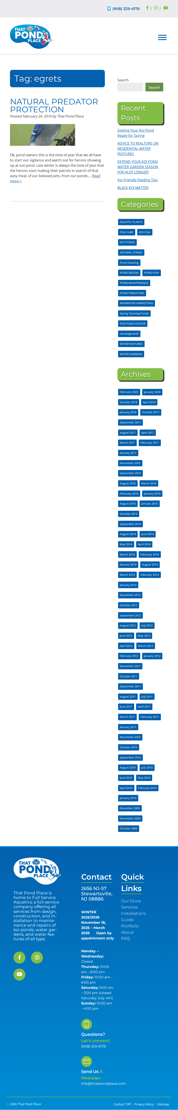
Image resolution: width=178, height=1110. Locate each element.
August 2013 (150, 564)
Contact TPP (122, 1104)
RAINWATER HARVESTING (136, 303)
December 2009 (130, 808)
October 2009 (128, 828)
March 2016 (148, 483)
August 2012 (128, 625)
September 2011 (130, 686)
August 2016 (128, 483)
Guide (127, 919)
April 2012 (126, 646)
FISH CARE (126, 232)
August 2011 (128, 697)
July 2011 (147, 697)
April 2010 (126, 788)
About (127, 932)
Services (129, 907)
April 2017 (147, 433)
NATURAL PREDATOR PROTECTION (54, 105)
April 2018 (149, 402)
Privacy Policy (144, 1104)
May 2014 (126, 544)
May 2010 (144, 778)
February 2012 (129, 656)
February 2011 (149, 717)
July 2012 (147, 625)
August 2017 (128, 433)
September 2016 (130, 473)
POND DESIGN (129, 273)
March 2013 (127, 575)
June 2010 (126, 778)
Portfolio (130, 926)
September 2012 (130, 615)
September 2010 (130, 757)
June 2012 (126, 636)
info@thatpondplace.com (103, 1083)
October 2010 (128, 747)
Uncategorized (129, 334)
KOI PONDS (127, 242)
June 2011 (126, 707)
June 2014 (147, 534)
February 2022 (129, 392)
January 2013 (128, 585)
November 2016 (130, 463)
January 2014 (128, 564)
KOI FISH (144, 232)
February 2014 (149, 554)
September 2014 (130, 524)
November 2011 (130, 666)
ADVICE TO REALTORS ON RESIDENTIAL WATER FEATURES (137, 148)
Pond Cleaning (129, 263)
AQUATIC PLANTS (131, 222)
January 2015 (149, 503)
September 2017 (130, 422)
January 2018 (128, 412)
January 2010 (128, 798)
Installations (133, 913)
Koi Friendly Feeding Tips (137, 180)
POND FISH (151, 273)
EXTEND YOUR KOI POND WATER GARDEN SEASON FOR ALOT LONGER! (137, 167)
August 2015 (128, 503)
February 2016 (129, 493)
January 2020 (152, 392)
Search (123, 80)
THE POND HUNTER (132, 324)
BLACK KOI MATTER (132, 187)
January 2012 (152, 656)
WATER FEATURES (131, 344)
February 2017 (149, 443)
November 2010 (130, 737)
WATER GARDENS (131, 354)
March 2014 (127, 554)
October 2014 (128, 514)
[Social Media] (147, 8)
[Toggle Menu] (162, 37)
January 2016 (152, 493)
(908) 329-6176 (126, 8)
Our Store (131, 900)
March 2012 (145, 646)
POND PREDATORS (132, 293)
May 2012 (144, 636)
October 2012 (128, 605)
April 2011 (144, 707)
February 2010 (147, 788)
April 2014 (144, 544)
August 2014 (128, 534)
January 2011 (128, 727)
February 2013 (149, 575)
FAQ (125, 938)
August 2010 (128, 767)
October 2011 (128, 676)
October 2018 (128, 402)
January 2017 (128, 453)
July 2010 (147, 767)
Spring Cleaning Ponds (134, 313)
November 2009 (130, 818)
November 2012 (130, 595)
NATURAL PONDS (131, 252)
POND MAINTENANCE (134, 283)
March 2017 (127, 443)
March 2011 (127, 717)
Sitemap (163, 1104)
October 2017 (150, 412)
